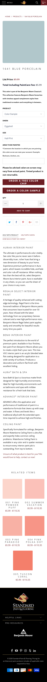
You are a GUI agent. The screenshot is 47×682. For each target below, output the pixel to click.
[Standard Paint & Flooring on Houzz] (30, 650)
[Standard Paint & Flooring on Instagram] (26, 650)
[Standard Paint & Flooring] (23, 2)
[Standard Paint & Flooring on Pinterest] (21, 650)
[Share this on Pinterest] (23, 222)
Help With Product (10, 235)
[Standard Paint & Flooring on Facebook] (12, 650)
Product (7, 108)
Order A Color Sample (23, 190)
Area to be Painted (22, 150)
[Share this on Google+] (30, 222)
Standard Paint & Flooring (22, 658)
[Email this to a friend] (37, 222)
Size (4, 133)
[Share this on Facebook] (16, 222)
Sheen (5, 120)
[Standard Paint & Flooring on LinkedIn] (35, 650)
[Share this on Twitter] (9, 222)
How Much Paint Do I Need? (14, 239)
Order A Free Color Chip (23, 182)
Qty (4, 198)
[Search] (38, 2)
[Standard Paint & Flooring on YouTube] (17, 650)
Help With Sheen (28, 235)
